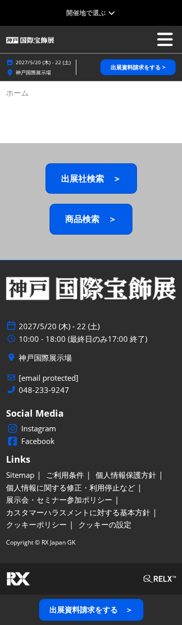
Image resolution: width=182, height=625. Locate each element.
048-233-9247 (44, 390)
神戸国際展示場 (33, 72)
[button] (138, 67)
